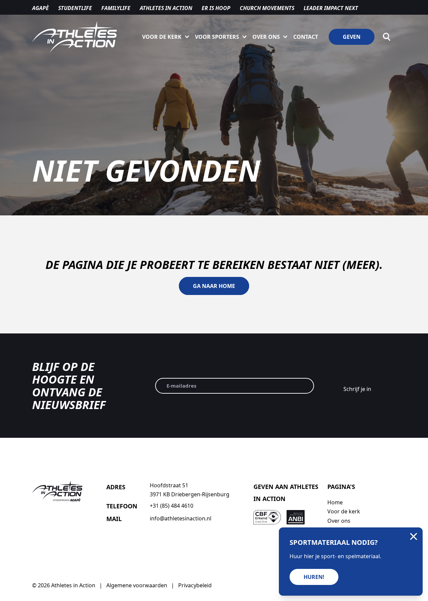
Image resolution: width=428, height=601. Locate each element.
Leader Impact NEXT (331, 8)
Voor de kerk (162, 36)
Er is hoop (216, 8)
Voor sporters (217, 36)
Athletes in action (166, 8)
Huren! (314, 577)
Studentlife (75, 8)
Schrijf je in (357, 389)
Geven (351, 36)
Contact (305, 36)
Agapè (40, 8)
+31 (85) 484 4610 (171, 505)
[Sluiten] (413, 536)
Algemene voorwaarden (136, 585)
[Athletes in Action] (74, 37)
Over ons (266, 36)
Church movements (267, 8)
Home (335, 502)
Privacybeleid (195, 585)
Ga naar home (214, 286)
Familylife (115, 8)
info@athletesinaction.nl (180, 518)
